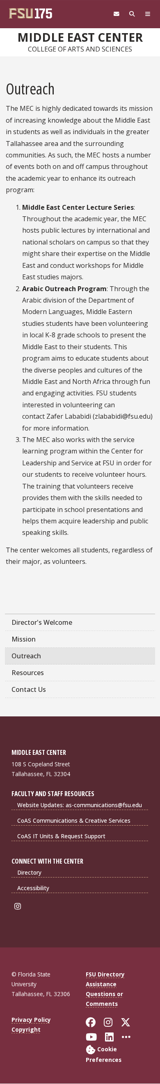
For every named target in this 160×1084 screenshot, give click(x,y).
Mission (23, 639)
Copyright (26, 1029)
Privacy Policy (31, 1019)
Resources (27, 672)
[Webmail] (116, 14)
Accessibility (33, 888)
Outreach (26, 655)
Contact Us (28, 689)
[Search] (132, 14)
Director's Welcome (41, 622)
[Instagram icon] (19, 906)
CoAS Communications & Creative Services (73, 820)
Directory (29, 872)
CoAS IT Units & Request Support (61, 836)
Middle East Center (80, 37)
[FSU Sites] (147, 14)
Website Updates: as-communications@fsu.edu (79, 805)
